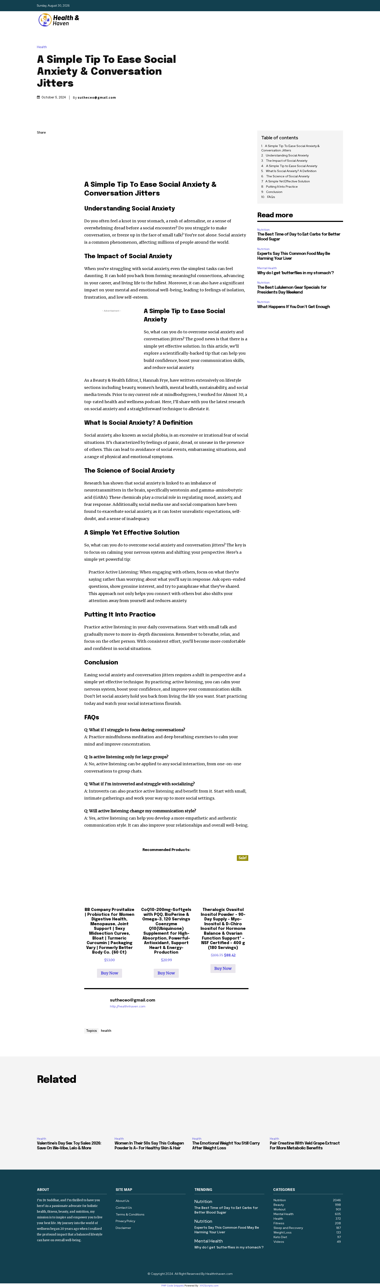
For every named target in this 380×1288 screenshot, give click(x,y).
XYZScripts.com (209, 1285)
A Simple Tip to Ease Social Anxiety (291, 166)
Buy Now (109, 973)
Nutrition (263, 230)
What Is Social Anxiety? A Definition (291, 171)
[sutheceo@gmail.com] (94, 1007)
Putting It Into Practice (282, 187)
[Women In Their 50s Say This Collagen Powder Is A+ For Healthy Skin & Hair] (151, 1112)
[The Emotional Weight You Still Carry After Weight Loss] (228, 1112)
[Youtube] (339, 5)
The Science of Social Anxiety (287, 176)
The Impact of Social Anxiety (286, 161)
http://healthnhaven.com (127, 1006)
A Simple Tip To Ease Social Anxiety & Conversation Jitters (290, 148)
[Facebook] (324, 5)
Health (42, 47)
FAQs (271, 197)
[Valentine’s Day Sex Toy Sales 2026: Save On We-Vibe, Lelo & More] (73, 1112)
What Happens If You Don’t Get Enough (293, 307)
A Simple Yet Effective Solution (287, 181)
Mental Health (267, 268)
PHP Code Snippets (172, 1285)
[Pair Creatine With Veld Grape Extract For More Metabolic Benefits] (306, 1112)
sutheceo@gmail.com (97, 98)
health (106, 1030)
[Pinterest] (41, 164)
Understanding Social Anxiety (287, 155)
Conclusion (274, 192)
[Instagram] (331, 5)
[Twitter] (41, 153)
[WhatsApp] (41, 174)
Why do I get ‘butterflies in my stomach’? (295, 273)
